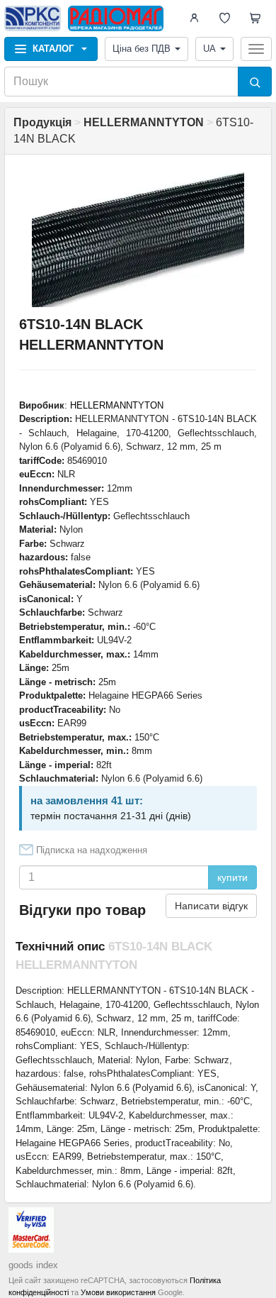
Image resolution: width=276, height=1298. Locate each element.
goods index (33, 1265)
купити (232, 877)
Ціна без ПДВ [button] (142, 48)
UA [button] (209, 48)
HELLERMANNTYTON (116, 405)
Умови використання (118, 1292)
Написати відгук (211, 905)
